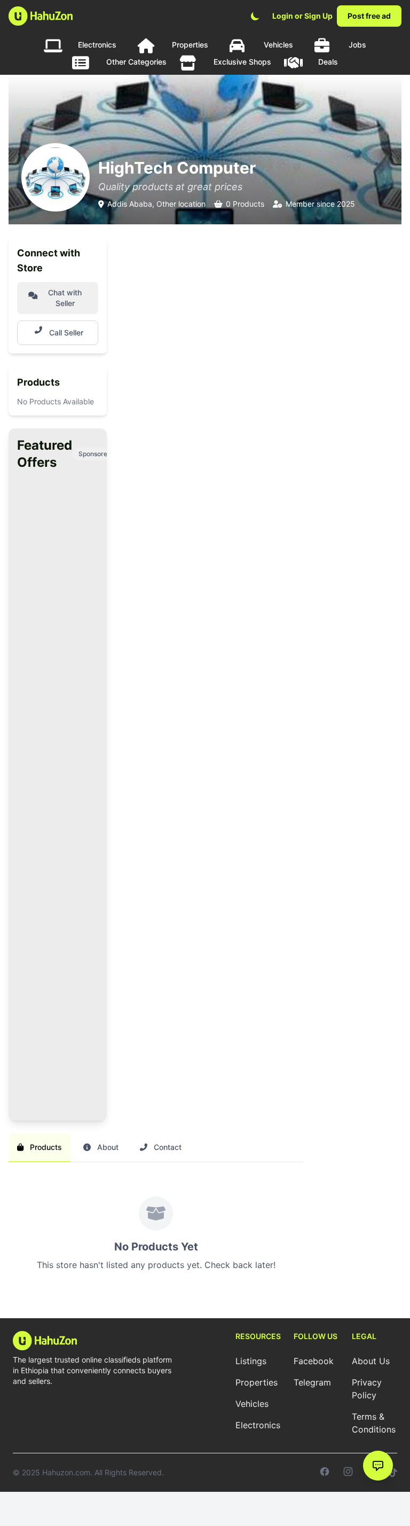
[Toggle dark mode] (255, 16)
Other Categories (136, 61)
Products (45, 1147)
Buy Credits (53, 768)
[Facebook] (324, 1472)
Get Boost (52, 1083)
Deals (328, 61)
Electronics (97, 44)
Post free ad (369, 15)
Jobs (357, 44)
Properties (190, 44)
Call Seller (66, 332)
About (107, 1147)
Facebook (314, 1361)
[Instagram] (348, 1472)
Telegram (312, 1382)
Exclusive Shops (242, 61)
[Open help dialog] (378, 1466)
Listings (250, 1361)
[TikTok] (393, 1472)
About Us (371, 1361)
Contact (167, 1147)
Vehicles (278, 44)
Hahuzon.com (66, 1472)
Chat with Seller (65, 298)
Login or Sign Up (302, 15)
